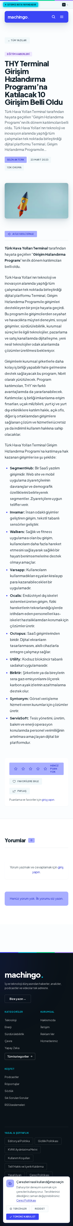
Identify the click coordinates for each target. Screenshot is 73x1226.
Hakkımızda (47, 1020)
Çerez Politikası (39, 1175)
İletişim (45, 1027)
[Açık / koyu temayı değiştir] (65, 5)
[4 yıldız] (38, 769)
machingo (18, 17)
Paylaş (22, 790)
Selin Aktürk (15, 159)
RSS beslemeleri (15, 1104)
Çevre (8, 1041)
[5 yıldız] (45, 769)
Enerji (8, 1027)
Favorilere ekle (28, 781)
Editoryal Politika (19, 1141)
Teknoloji (11, 1020)
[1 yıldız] (15, 769)
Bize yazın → (18, 998)
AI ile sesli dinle (23, 233)
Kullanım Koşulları (19, 1158)
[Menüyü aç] (61, 16)
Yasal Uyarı (14, 1175)
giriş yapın (48, 799)
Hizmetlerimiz (49, 1041)
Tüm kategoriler (18, 1056)
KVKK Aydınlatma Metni (22, 1149)
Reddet (40, 1208)
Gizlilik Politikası (48, 1141)
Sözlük (9, 1091)
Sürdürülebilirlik (14, 1034)
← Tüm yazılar (17, 40)
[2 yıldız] (23, 769)
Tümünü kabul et (24, 1216)
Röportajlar (12, 1084)
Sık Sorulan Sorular (17, 1098)
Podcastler (12, 1077)
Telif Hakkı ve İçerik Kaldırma (26, 1166)
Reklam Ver (47, 1034)
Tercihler (20, 1208)
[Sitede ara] (53, 17)
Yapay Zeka (12, 1048)
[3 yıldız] (30, 769)
